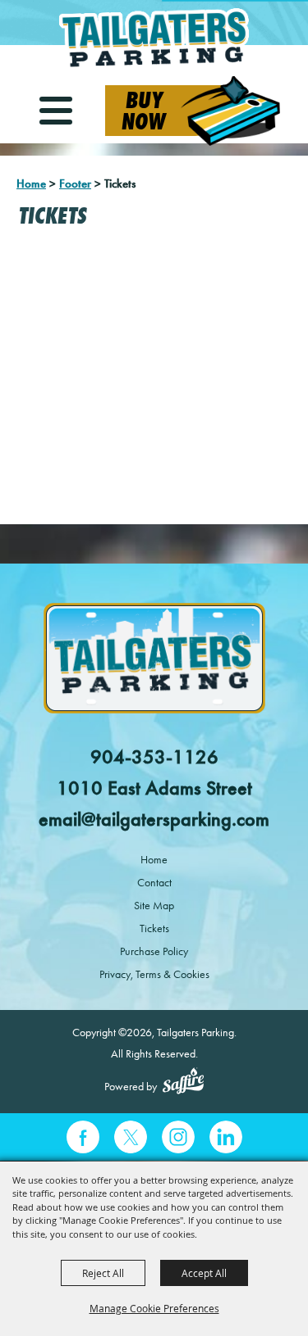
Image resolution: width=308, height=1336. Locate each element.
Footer (75, 183)
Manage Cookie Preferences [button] (154, 1308)
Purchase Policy (154, 951)
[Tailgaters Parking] (154, 39)
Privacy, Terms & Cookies (154, 974)
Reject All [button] (103, 1272)
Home (31, 183)
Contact (154, 883)
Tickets (154, 928)
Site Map (154, 906)
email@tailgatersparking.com (154, 819)
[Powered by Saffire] (183, 1083)
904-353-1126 (154, 756)
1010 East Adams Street (154, 788)
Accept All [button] (204, 1272)
